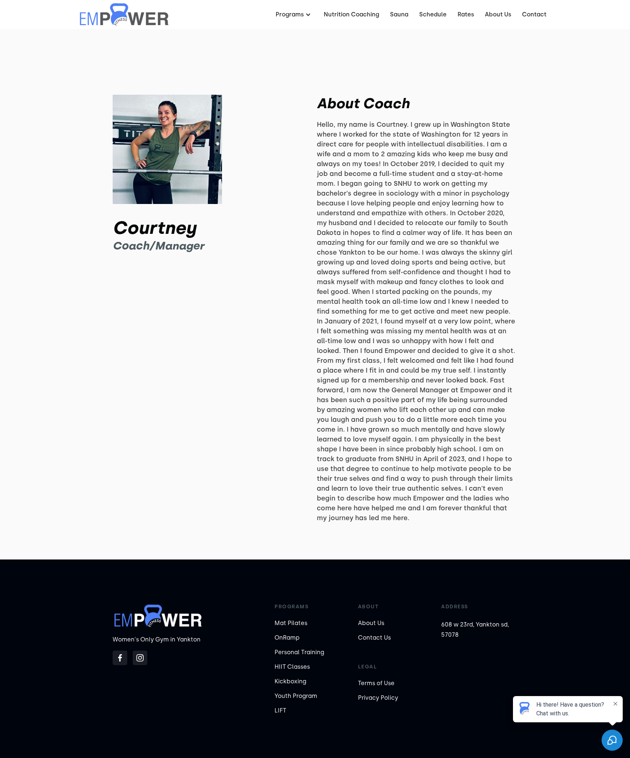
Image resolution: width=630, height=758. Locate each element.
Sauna (399, 14)
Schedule (433, 14)
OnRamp (287, 637)
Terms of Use (376, 683)
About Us (498, 14)
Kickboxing (290, 681)
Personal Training (299, 652)
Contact (534, 14)
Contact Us (374, 637)
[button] (294, 14)
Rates (466, 14)
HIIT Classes (292, 666)
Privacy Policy (378, 697)
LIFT (280, 710)
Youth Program (296, 695)
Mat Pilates (291, 623)
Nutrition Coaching (351, 14)
